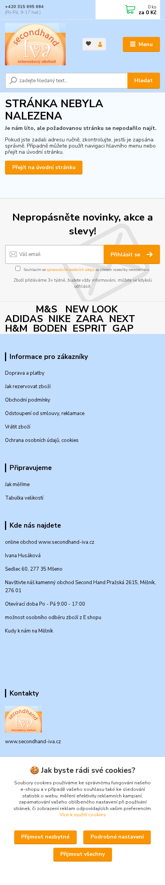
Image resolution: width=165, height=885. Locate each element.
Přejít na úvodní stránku (44, 167)
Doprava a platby (25, 373)
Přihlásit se (126, 254)
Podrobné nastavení (117, 836)
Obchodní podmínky (27, 400)
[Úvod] (37, 44)
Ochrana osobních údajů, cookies (42, 440)
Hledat (143, 80)
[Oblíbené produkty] (88, 43)
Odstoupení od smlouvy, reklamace (44, 413)
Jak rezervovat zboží (28, 386)
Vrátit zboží (17, 426)
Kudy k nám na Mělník (29, 631)
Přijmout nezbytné (45, 836)
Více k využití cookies (82, 815)
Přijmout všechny (82, 854)
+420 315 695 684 (24, 7)
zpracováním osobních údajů (70, 269)
